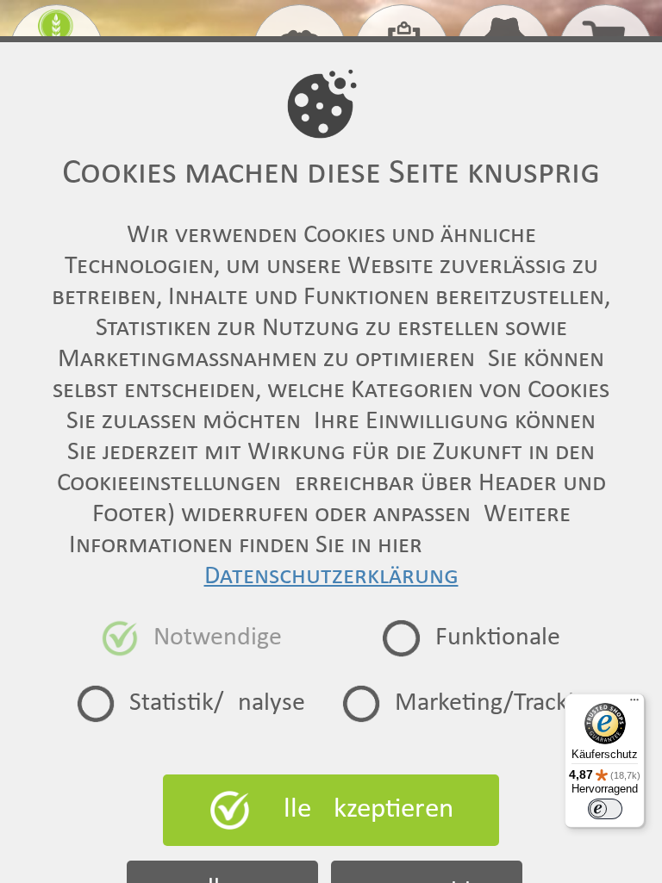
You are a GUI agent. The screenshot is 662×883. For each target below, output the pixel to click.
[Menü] (634, 703)
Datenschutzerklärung (331, 576)
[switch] (605, 809)
